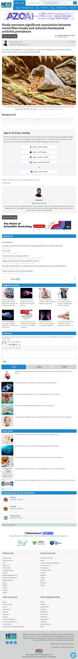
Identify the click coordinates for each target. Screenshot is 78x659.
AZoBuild (43, 622)
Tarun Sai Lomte (39, 203)
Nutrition (13, 506)
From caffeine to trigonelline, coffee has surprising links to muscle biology (38, 457)
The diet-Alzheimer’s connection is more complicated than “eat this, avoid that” (40, 469)
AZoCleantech (44, 607)
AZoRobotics (44, 612)
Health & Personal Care (10, 578)
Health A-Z (6, 565)
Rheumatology (15, 516)
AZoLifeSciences (45, 624)
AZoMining (43, 617)
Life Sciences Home (33, 3)
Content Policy (7, 624)
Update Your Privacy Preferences (63, 644)
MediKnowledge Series (10, 575)
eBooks (5, 585)
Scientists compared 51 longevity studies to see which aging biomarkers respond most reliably (45, 480)
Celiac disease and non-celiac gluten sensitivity (15, 256)
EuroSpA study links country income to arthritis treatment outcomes (47, 301)
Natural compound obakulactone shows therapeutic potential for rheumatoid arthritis (10, 302)
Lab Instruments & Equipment (50, 563)
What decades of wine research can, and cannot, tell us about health (37, 434)
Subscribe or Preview (16, 499)
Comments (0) (6, 183)
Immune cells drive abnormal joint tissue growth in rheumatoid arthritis (27, 302)
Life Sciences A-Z (45, 565)
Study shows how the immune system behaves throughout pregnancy (47, 323)
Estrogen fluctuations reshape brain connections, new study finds (36, 383)
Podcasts (5, 590)
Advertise (6, 614)
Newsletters (6, 609)
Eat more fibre (6, 251)
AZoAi (42, 627)
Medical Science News (16, 180)
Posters (5, 588)
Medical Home (19, 3)
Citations (7, 236)
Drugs (4, 583)
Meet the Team (7, 604)
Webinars (43, 575)
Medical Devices (8, 580)
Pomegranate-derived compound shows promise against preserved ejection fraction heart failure (43, 372)
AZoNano (43, 604)
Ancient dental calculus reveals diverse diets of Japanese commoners (37, 446)
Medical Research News (31, 180)
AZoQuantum (44, 619)
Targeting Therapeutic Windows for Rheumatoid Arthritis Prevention (20, 261)
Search (5, 607)
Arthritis (13, 497)
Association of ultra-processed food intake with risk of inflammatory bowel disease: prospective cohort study (32, 246)
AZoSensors (44, 614)
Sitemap (5, 612)
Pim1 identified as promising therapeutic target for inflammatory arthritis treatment (65, 302)
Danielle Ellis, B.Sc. (22, 44)
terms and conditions (33, 636)
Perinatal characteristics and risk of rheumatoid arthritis (17, 271)
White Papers (7, 568)
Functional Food (8, 560)
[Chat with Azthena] (73, 655)
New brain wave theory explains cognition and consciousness (34, 405)
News (4, 563)
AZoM (42, 602)
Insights (5, 573)
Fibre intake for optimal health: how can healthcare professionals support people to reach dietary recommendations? (34, 266)
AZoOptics (43, 609)
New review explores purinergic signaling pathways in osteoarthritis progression (10, 324)
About (4, 602)
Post (4, 361)
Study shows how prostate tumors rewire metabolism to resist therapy (37, 394)
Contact (5, 617)
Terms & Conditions (9, 619)
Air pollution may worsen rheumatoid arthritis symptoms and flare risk (66, 323)
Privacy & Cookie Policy (10, 622)
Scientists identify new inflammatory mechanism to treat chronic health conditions (28, 324)
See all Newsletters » (9, 525)
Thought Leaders (8, 570)
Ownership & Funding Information (14, 627)
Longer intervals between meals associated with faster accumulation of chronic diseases (43, 417)
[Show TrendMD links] (75, 279)
